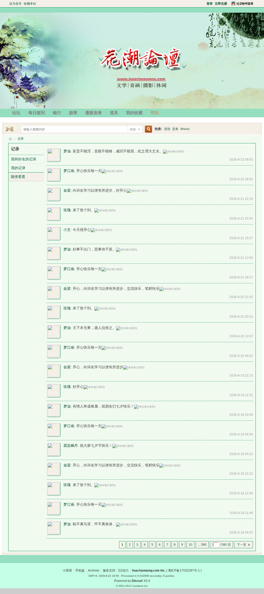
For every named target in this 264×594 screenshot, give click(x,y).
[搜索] (148, 129)
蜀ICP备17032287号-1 (184, 570)
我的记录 (18, 168)
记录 (21, 138)
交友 (175, 129)
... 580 (202, 544)
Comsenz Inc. (140, 585)
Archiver (94, 570)
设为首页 (15, 3)
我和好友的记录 (23, 159)
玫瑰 (67, 210)
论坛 (16, 113)
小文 (67, 230)
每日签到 (36, 113)
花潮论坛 (10, 139)
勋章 (73, 113)
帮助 (155, 113)
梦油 (67, 151)
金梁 (67, 190)
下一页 (241, 544)
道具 (114, 113)
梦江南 (68, 171)
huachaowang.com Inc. (149, 570)
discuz (184, 129)
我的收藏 (134, 113)
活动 (167, 129)
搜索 (133, 129)
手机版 (80, 570)
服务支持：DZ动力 (116, 570)
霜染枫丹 (70, 445)
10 (190, 544)
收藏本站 (30, 3)
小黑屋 (67, 570)
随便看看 (18, 177)
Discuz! (137, 581)
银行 (57, 113)
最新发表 (93, 113)
